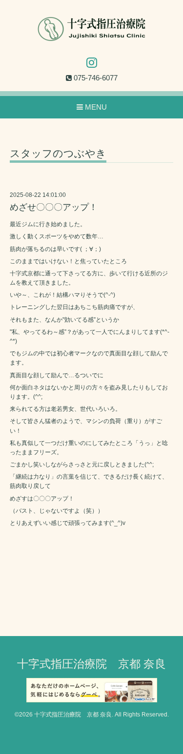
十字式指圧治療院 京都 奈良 (91, 664)
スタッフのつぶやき (58, 153)
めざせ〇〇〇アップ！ (54, 207)
